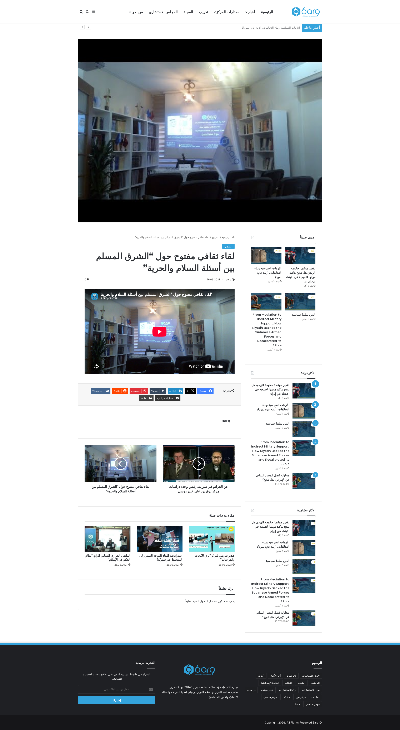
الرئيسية (267, 12)
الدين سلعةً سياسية (289, 27)
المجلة (188, 12)
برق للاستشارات (287, 689)
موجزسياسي (270, 696)
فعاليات (315, 696)
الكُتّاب (288, 682)
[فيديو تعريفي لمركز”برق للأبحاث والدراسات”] (212, 539)
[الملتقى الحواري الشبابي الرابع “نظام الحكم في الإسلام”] (107, 539)
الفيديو (215, 237)
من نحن (137, 12)
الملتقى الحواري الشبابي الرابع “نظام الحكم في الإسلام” (107, 557)
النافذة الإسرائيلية (270, 682)
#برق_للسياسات (311, 675)
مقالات (286, 696)
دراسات (251, 689)
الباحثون (315, 682)
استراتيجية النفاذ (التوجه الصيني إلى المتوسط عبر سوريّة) (160, 557)
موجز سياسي (313, 704)
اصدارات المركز (228, 12)
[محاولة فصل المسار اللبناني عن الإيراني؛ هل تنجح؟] (303, 481)
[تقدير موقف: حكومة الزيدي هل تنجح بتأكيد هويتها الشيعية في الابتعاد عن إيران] (300, 255)
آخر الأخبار (275, 675)
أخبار (251, 12)
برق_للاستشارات (311, 689)
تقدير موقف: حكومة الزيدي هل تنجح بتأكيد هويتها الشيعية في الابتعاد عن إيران (270, 389)
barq (228, 279)
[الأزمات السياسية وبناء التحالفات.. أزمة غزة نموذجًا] (266, 255)
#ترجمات (291, 675)
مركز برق (301, 696)
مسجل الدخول (208, 601)
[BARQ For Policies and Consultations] (306, 11)
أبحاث (261, 675)
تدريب (203, 12)
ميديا (297, 704)
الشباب (301, 682)
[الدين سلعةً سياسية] (300, 301)
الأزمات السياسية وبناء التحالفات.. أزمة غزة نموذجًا (267, 272)
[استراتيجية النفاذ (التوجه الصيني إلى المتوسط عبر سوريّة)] (159, 539)
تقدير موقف (267, 689)
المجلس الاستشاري (163, 12)
